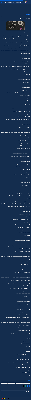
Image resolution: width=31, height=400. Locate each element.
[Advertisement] (15, 9)
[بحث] (1, 2)
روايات (22, 0)
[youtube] (2, 398)
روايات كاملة (12, 2)
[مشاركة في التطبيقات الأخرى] (21, 386)
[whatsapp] (1, 398)
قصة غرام (6, 2)
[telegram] (7, 398)
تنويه (1, 0)
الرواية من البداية (9, 2)
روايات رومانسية (12, 0)
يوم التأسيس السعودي (5, 0)
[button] (27, 386)
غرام (20, 2)
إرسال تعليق (27, 391)
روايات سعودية (19, 0)
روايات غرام (16, 2)
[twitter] (8, 398)
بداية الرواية (18, 2)
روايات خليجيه (16, 0)
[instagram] (5, 398)
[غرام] (26, 2)
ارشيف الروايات (9, 0)
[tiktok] (3, 398)
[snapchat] (4, 398)
